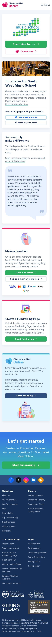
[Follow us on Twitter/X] (18, 481)
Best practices (34, 548)
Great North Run (9, 560)
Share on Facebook (28, 117)
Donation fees (34, 544)
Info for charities (9, 500)
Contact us (6, 531)
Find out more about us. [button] (16, 104)
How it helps (7, 513)
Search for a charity (36, 500)
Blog (4, 508)
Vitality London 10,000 (11, 564)
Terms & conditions (36, 557)
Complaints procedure (37, 552)
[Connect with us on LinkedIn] (33, 481)
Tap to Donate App (10, 517)
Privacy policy (34, 561)
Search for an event (10, 548)
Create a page (8, 544)
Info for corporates (10, 504)
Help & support (8, 526)
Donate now (27, 51)
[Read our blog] (41, 481)
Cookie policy (34, 566)
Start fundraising (24, 339)
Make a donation (24, 272)
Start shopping (24, 395)
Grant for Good (8, 522)
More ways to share (27, 123)
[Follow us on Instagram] (26, 481)
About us (6, 495)
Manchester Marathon (11, 583)
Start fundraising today (16, 158)
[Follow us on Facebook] (11, 481)
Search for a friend (36, 504)
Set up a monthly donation (24, 279)
